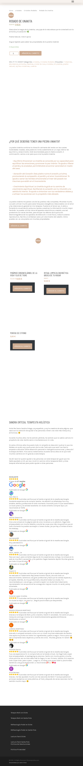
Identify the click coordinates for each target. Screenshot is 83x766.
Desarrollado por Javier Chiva (17, 762)
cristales (18, 10)
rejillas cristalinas (23, 66)
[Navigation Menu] (73, 1)
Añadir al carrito (30, 53)
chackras (29, 64)
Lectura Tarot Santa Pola (20, 742)
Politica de (15, 744)
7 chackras (68, 62)
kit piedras (58, 64)
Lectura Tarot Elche (18, 736)
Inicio (11, 10)
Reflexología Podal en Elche (21, 725)
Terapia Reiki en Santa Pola (21, 718)
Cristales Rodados (30, 10)
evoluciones (25, 744)
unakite (33, 66)
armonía (22, 64)
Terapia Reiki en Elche (19, 713)
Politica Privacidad (18, 749)
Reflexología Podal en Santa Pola (23, 730)
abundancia (13, 64)
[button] (22, 288)
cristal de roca (39, 64)
